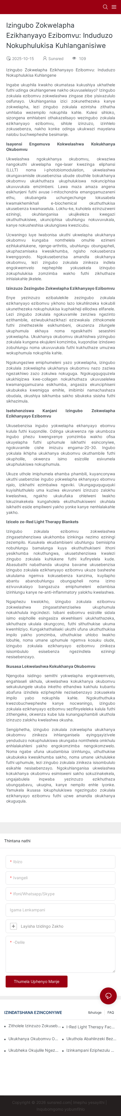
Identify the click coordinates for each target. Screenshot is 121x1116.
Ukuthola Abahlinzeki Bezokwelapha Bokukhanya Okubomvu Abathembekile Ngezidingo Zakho (91, 1038)
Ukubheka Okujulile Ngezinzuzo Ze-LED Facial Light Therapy (33, 1050)
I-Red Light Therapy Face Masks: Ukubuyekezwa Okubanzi (91, 1026)
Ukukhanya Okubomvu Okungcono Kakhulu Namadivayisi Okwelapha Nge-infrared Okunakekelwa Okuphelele (33, 1038)
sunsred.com (59, 1102)
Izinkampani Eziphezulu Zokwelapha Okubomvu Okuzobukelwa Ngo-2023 (91, 1050)
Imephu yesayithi (88, 1102)
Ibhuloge (95, 1012)
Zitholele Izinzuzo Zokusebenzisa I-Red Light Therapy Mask (35, 1025)
